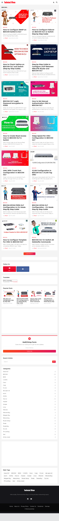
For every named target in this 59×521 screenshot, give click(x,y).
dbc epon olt (29, 390)
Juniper (29, 404)
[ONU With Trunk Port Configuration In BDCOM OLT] (15, 158)
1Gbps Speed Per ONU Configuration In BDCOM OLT (42, 138)
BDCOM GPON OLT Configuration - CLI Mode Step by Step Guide (42, 207)
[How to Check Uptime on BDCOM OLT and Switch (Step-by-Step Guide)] (15, 52)
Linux (29, 407)
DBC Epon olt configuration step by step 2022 (8, 300)
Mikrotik (29, 409)
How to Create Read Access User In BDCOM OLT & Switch (14, 138)
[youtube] (31, 499)
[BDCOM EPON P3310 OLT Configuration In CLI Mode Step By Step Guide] (15, 192)
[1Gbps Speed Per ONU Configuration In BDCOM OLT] (44, 123)
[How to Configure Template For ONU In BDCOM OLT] (15, 227)
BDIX (29, 377)
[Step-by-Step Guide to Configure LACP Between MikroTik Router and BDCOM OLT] (44, 52)
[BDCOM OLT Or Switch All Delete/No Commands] (44, 227)
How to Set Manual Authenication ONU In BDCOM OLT (41, 103)
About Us (16, 506)
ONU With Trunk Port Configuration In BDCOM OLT (13, 173)
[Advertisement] (29, 321)
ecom (29, 393)
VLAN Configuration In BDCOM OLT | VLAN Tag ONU (42, 173)
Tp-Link (29, 429)
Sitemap (47, 506)
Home (11, 506)
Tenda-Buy (29, 426)
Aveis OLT (29, 371)
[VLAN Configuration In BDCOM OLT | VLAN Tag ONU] (44, 158)
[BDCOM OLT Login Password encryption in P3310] (15, 88)
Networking (29, 418)
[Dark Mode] (54, 2)
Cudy (29, 385)
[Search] (57, 2)
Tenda (29, 423)
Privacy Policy (25, 506)
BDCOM (29, 374)
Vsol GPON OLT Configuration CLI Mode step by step (49, 300)
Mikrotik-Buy (29, 412)
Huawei (29, 401)
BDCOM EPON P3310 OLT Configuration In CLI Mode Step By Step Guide (14, 207)
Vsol (29, 434)
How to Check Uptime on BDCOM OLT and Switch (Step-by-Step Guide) (13, 66)
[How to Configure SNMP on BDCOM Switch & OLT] (15, 17)
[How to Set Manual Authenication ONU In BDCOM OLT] (44, 88)
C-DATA (29, 379)
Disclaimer (40, 506)
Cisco (29, 382)
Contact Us (33, 506)
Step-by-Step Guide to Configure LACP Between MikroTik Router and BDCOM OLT (43, 67)
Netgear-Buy (29, 415)
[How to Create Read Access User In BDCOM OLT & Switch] (15, 123)
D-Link (29, 388)
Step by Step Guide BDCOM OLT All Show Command (35, 300)
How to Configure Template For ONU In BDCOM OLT (15, 241)
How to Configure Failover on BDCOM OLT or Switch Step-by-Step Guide (43, 32)
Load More (29, 253)
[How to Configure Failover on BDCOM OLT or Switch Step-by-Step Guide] (44, 17)
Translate (15, 281)
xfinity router (29, 437)
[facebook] (22, 269)
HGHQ (29, 396)
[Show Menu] (2, 2)
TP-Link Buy (29, 431)
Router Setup (29, 420)
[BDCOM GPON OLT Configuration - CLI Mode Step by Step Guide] (44, 192)
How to (29, 399)
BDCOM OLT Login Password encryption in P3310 (13, 103)
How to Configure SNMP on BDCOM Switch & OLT (14, 31)
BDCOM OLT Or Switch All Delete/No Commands (43, 241)
